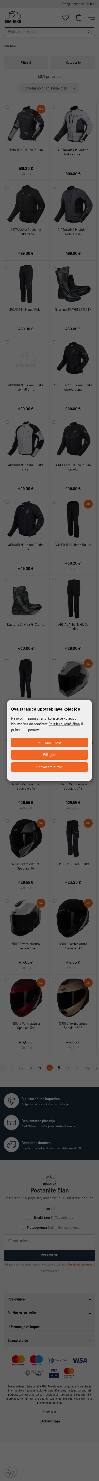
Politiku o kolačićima (64, 724)
